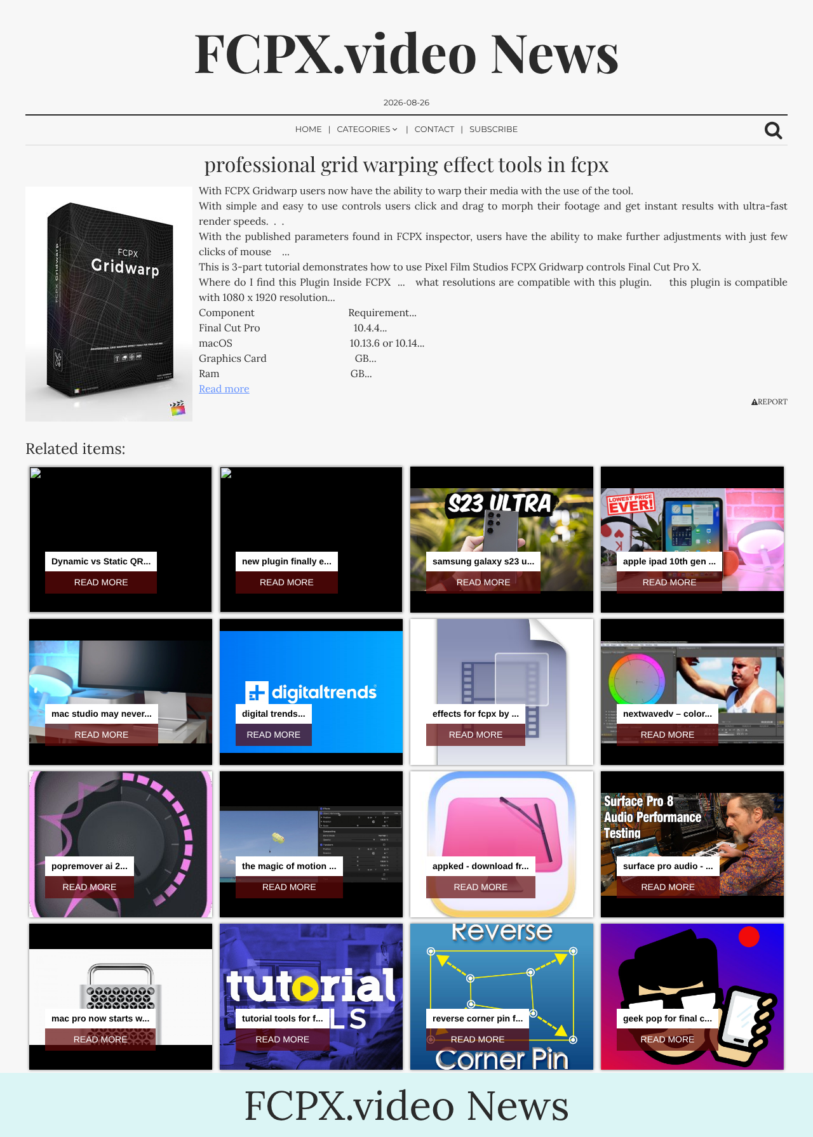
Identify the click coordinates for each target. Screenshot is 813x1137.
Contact (435, 130)
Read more (224, 389)
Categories (364, 130)
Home (308, 130)
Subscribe (493, 130)
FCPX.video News (406, 51)
